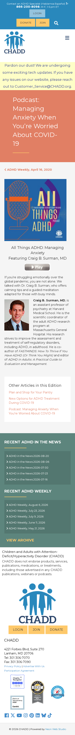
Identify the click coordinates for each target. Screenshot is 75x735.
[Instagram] (26, 715)
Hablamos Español (53, 3)
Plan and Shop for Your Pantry (30, 392)
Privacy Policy (12, 666)
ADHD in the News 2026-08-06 (28, 461)
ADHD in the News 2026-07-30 (28, 467)
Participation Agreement (19, 670)
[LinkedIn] (38, 715)
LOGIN (18, 630)
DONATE (56, 630)
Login (37, 13)
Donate (25, 22)
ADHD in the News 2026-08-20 (28, 456)
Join (43, 22)
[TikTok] (50, 715)
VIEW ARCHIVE (20, 540)
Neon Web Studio (55, 729)
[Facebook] (7, 715)
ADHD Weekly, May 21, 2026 (26, 528)
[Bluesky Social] (43, 715)
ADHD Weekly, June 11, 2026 (26, 522)
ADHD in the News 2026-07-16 (28, 479)
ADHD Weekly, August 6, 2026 (28, 504)
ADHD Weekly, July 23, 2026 (26, 510)
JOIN (36, 630)
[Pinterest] (31, 715)
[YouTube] (19, 715)
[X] (12, 715)
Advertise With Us (33, 666)
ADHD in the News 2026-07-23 (28, 473)
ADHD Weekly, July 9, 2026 (26, 516)
